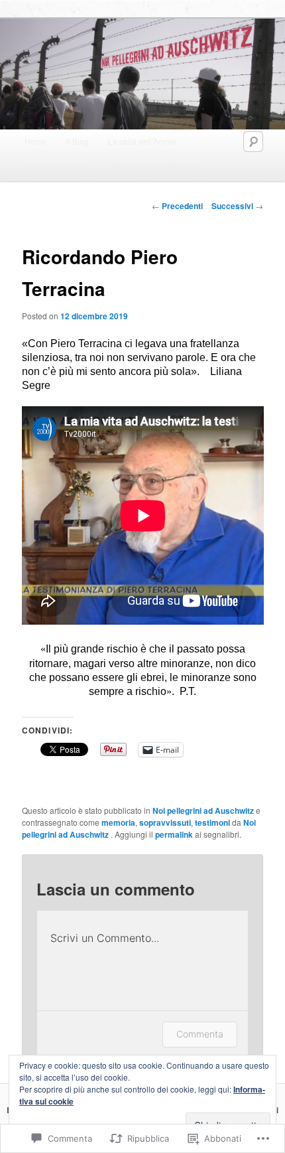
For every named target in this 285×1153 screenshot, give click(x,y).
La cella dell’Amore (142, 141)
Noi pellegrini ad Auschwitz (203, 810)
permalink (174, 834)
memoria (118, 822)
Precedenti (177, 206)
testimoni (212, 822)
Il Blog (77, 141)
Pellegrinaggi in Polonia (154, 167)
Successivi (237, 206)
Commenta (199, 1033)
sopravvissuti (165, 822)
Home (35, 141)
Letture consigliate (58, 167)
